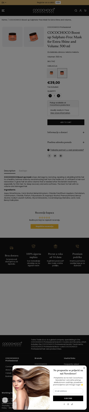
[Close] (84, 368)
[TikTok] (72, 404)
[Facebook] (64, 404)
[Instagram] (68, 404)
